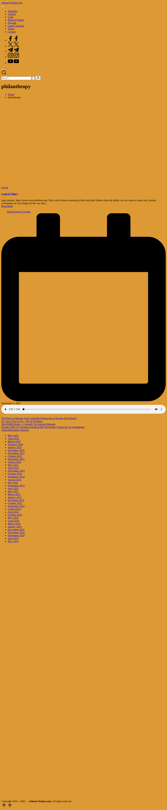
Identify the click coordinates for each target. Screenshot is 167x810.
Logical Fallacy (9, 194)
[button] (33, 78)
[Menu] (2, 6)
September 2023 (16, 485)
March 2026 (14, 441)
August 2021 (14, 509)
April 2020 (13, 520)
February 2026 (15, 444)
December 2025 (16, 450)
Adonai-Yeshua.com (11, 2)
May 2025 (13, 465)
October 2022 (15, 503)
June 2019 (13, 538)
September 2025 (16, 459)
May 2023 (13, 491)
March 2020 (14, 523)
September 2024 (16, 476)
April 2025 (13, 468)
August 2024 (14, 479)
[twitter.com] (13, 46)
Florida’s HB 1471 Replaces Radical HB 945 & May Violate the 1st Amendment (42, 427)
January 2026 (15, 447)
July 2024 (13, 482)
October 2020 (15, 515)
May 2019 (13, 541)
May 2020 (13, 517)
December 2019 (16, 529)
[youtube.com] (13, 63)
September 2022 (16, 506)
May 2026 (13, 435)
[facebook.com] (13, 40)
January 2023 (15, 497)
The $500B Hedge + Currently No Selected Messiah (28, 424)
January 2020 (15, 526)
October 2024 (15, 473)
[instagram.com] (13, 57)
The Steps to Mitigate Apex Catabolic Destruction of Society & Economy (39, 418)
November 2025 (16, 453)
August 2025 (14, 462)
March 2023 (14, 494)
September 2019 (16, 535)
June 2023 (13, 488)
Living (4, 187)
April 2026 (13, 438)
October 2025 (15, 456)
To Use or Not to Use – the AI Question (21, 421)
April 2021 (13, 512)
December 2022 (16, 500)
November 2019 (16, 532)
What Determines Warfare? (15, 430)
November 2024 (16, 470)
